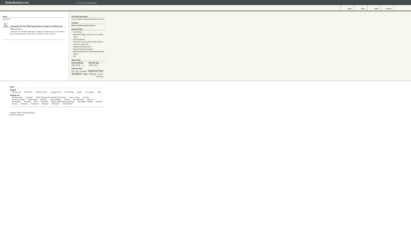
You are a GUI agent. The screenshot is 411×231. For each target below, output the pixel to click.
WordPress (20, 115)
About (363, 9)
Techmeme (45, 103)
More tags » (99, 76)
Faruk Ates (43, 99)
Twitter (99, 92)
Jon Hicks (67, 99)
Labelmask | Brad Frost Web (82, 46)
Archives (389, 9)
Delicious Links (16, 92)
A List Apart (29, 97)
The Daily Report (67, 103)
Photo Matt (44, 101)
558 (74, 56)
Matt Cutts (90, 99)
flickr (73, 71)
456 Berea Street (17, 97)
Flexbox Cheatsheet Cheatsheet (83, 49)
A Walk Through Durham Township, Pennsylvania (51, 97)
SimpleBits (99, 101)
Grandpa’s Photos (56, 92)
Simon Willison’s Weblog (84, 101)
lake (77, 71)
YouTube (100, 74)
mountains (83, 71)
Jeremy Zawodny (55, 99)
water (85, 74)
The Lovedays (89, 92)
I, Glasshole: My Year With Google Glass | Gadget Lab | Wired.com (36, 26)
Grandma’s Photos (41, 92)
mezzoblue (27, 101)
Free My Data (77, 32)
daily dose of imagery (18, 99)
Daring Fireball (32, 99)
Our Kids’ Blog (69, 92)
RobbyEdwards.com (51, 2)
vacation (76, 73)
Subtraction (24, 103)
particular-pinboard (79, 39)
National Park (95, 70)
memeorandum (16, 101)
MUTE (36, 101)
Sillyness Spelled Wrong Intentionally (62, 101)
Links (12, 87)
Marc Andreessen (78, 99)
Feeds (376, 9)
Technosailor (55, 103)
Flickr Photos (28, 92)
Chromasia (86, 97)
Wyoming (92, 74)
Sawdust (79, 92)
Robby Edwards (30, 112)
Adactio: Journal (74, 97)
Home (350, 9)
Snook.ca (15, 103)
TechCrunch (34, 103)
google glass (18, 29)
